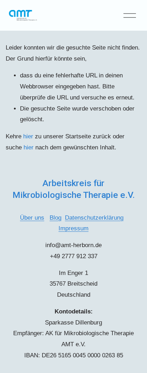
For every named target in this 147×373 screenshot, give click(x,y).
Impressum (73, 228)
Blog (55, 217)
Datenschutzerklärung (94, 217)
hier (28, 136)
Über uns (32, 217)
